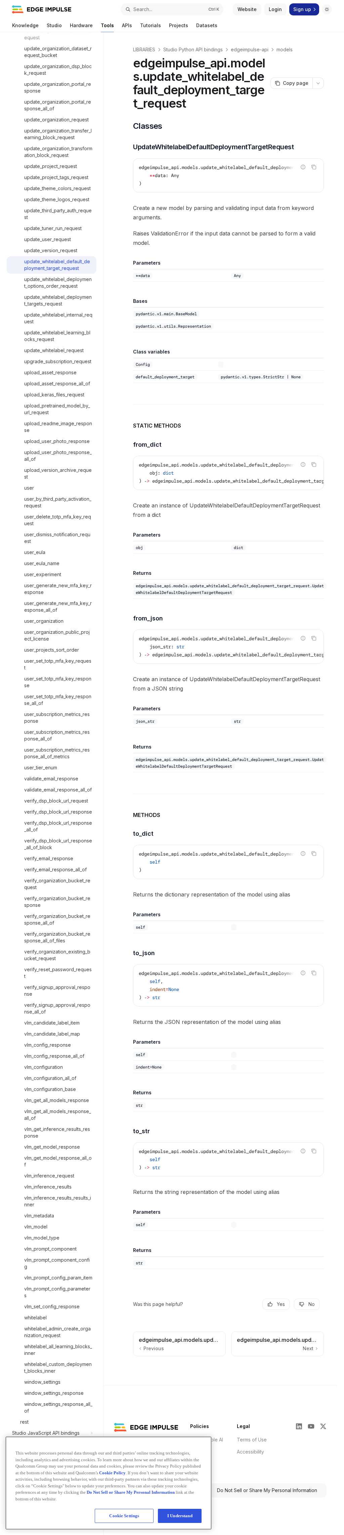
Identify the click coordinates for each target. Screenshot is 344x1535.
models (284, 49)
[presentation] (55, 783)
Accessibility (250, 1452)
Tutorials (150, 25)
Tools (107, 25)
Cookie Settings (124, 1515)
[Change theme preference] (327, 9)
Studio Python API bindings (193, 49)
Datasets (206, 25)
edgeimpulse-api (249, 49)
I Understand (179, 1515)
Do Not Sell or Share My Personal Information (267, 1490)
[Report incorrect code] (303, 167)
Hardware (81, 25)
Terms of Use (252, 1439)
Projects (178, 25)
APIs (127, 25)
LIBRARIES (144, 49)
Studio (54, 25)
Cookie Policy (112, 1472)
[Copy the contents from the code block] (313, 167)
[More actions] (318, 83)
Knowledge (25, 25)
